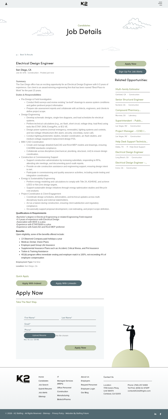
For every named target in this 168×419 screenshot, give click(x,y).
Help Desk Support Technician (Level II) (131, 141)
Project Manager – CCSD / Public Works (130, 131)
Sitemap (46, 413)
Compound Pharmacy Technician (127, 110)
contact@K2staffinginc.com (139, 390)
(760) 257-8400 (141, 385)
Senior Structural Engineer (129, 99)
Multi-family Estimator (128, 89)
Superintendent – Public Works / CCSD (128, 120)
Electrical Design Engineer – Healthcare (130, 162)
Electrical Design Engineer (129, 152)
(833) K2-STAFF (142, 387)
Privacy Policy (58, 413)
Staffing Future (82, 413)
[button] (159, 3)
